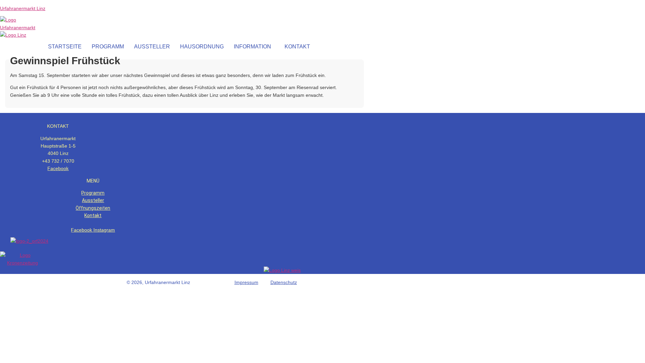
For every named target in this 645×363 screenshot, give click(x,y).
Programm (92, 193)
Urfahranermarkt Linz (22, 8)
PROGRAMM (108, 46)
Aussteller (93, 200)
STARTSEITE (65, 46)
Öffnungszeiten (93, 208)
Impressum (246, 282)
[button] (254, 46)
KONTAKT (297, 46)
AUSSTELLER (152, 46)
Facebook (58, 168)
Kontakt (92, 215)
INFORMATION (252, 46)
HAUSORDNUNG (202, 46)
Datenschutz (283, 282)
